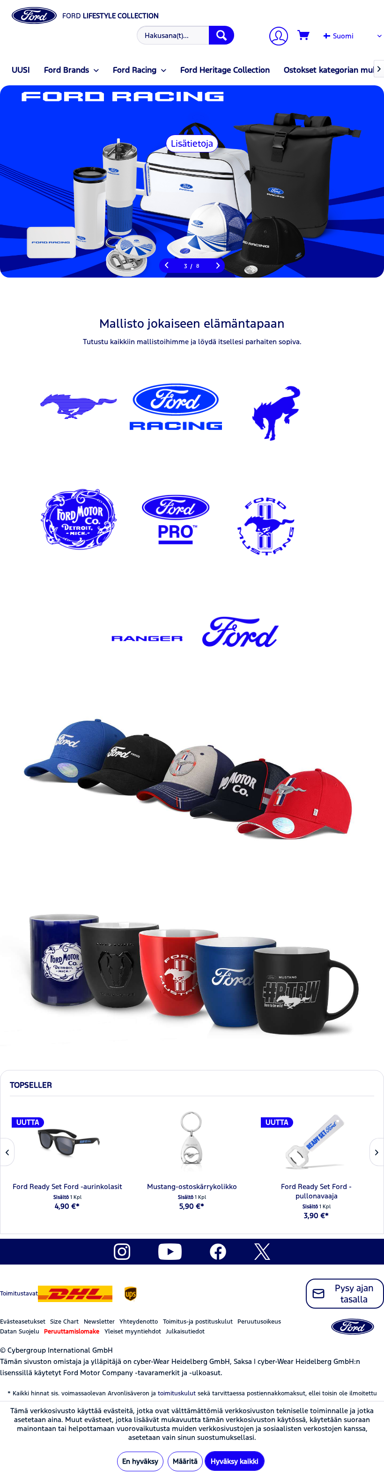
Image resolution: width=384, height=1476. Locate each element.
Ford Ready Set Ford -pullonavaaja (316, 1191)
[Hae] (221, 35)
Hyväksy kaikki (234, 1461)
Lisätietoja (192, 143)
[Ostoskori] (304, 35)
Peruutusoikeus (259, 1321)
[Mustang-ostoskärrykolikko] (192, 1142)
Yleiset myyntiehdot (132, 1331)
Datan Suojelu (19, 1331)
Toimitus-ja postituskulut (198, 1321)
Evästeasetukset (22, 1321)
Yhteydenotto (138, 1321)
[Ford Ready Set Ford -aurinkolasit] (67, 1142)
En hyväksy (140, 1461)
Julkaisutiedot (185, 1331)
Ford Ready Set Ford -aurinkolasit (67, 1186)
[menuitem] (184, 35)
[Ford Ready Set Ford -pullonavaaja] (316, 1142)
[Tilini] (275, 37)
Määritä (185, 1461)
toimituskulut (177, 1393)
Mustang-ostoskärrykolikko (192, 1186)
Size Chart (64, 1321)
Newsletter (99, 1321)
